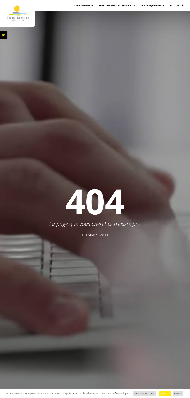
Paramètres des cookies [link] (144, 393)
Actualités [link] (177, 5)
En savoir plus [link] (122, 393)
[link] (3, 35)
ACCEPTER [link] (165, 393)
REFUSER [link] (178, 393)
